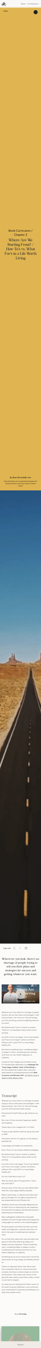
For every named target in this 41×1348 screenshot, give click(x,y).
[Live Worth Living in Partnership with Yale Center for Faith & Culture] (4, 3)
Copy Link (7, 948)
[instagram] (26, 948)
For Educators (32, 4)
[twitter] (14, 948)
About (23, 4)
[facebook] (20, 948)
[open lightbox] (20, 993)
